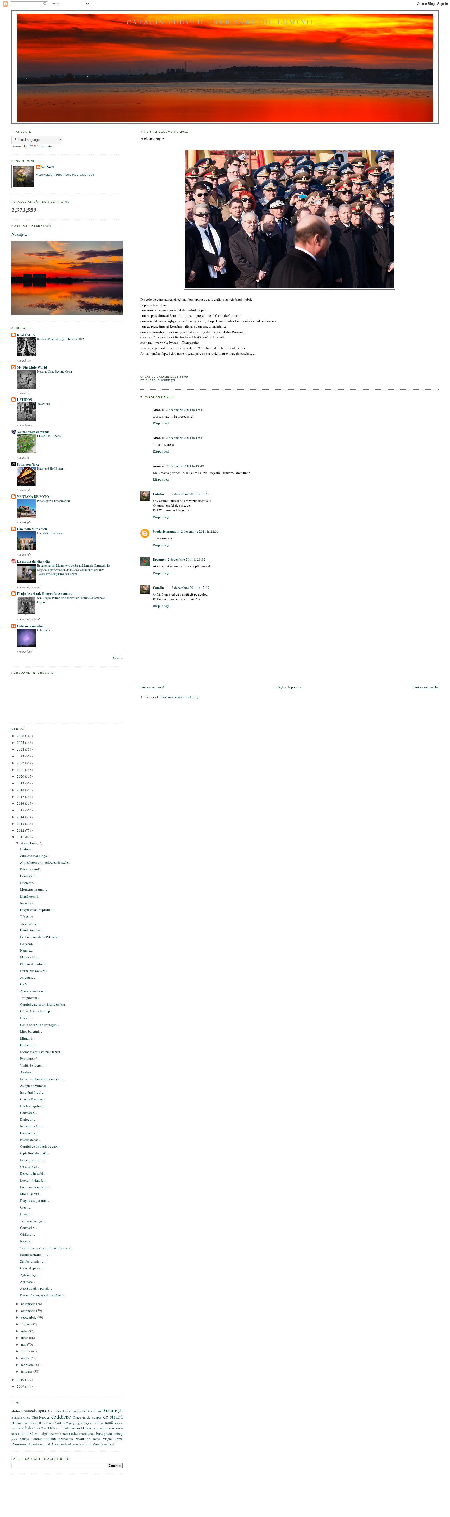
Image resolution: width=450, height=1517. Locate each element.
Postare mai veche (426, 687)
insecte (118, 1423)
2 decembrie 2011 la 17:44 (185, 409)
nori (65, 1433)
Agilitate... (27, 1281)
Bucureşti (166, 380)
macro (75, 1428)
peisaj (118, 1433)
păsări (108, 1433)
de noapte (94, 1417)
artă (82, 1411)
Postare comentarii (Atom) (179, 697)
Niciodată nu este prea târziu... (41, 1051)
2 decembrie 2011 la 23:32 (186, 559)
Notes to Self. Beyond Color (54, 371)
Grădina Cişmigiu (66, 1423)
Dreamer (159, 559)
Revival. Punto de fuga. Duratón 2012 (60, 339)
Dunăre (16, 1423)
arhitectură (61, 1411)
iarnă (109, 1422)
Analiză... (26, 1072)
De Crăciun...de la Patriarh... (39, 936)
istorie (15, 1428)
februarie (27, 1364)
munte (23, 1433)
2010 (21, 1379)
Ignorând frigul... (32, 1092)
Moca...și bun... (30, 1193)
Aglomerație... (154, 138)
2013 (21, 823)
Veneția (97, 1444)
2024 (21, 749)
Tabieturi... (27, 916)
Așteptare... (28, 977)
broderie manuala (166, 531)
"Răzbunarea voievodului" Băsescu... (46, 1247)
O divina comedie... (31, 625)
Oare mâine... (29, 1133)
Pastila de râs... (30, 1139)
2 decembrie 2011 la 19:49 (185, 465)
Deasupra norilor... (33, 1160)
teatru (75, 1444)
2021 (21, 769)
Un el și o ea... (30, 1166)
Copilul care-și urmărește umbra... (43, 1004)
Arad (50, 1411)
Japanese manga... (32, 1220)
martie (26, 1357)
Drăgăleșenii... (30, 896)
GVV (23, 984)
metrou (103, 1428)
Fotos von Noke (28, 464)
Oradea (73, 1434)
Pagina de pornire (289, 687)
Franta (50, 1423)
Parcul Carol (87, 1434)
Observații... (28, 1045)
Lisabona (53, 1428)
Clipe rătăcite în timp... (36, 1011)
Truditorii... (28, 923)
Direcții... (26, 1018)
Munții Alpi (38, 1433)
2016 (21, 803)
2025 (21, 742)
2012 (21, 830)
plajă (14, 1439)
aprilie (26, 1351)
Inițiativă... (27, 903)
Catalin (158, 493)
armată (73, 1411)
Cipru (26, 1417)
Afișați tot (118, 658)
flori (42, 1423)
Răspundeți (161, 423)
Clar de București (32, 1099)
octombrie (28, 1310)
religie (107, 1438)
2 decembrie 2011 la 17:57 (185, 437)
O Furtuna (43, 630)
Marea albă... (29, 957)
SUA (50, 1444)
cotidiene (61, 1416)
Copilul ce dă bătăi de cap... (39, 1146)
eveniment (30, 1423)
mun (14, 1434)
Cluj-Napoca (41, 1417)
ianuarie (27, 1371)
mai (24, 1344)
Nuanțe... (19, 234)
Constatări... (28, 876)
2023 (21, 756)
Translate (45, 146)
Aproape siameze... (33, 991)
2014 (21, 817)
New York (54, 1434)
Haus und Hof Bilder (50, 468)
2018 (21, 789)
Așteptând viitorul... (34, 1085)
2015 (21, 810)
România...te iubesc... (28, 1444)
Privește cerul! (30, 869)
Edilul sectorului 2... (34, 1254)
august (26, 1324)
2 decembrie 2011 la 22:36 (200, 531)
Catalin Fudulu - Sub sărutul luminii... (225, 21)
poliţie (24, 1438)
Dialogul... (27, 1119)
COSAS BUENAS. (49, 436)
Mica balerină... (31, 1031)
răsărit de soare (88, 1438)
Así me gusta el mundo (33, 431)
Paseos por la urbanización (53, 501)
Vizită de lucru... (31, 1065)
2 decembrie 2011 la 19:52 (190, 494)
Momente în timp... (33, 889)
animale (30, 1410)
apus (42, 1410)
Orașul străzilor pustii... (36, 909)
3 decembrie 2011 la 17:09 (190, 587)
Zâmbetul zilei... (31, 1261)
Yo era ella (43, 404)
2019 (21, 783)
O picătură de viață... (34, 1153)
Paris (99, 1433)
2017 (21, 796)
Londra (65, 1428)
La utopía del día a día (33, 561)
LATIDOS (24, 399)
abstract (16, 1411)
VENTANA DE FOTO (33, 496)
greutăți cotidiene (91, 1423)
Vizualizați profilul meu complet (65, 174)
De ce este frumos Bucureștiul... (42, 1078)
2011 (21, 837)
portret (50, 1438)
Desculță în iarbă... (33, 1173)
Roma (118, 1438)
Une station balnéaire (50, 533)
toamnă (85, 1444)
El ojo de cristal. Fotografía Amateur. (44, 593)
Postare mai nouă (152, 687)
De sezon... (27, 943)
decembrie (28, 843)
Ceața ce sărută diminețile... (39, 1024)
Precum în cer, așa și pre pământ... (43, 1295)
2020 (21, 776)
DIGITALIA (26, 334)
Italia (29, 1427)
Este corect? (28, 1058)
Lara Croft (40, 1428)
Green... (25, 1207)
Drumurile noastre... (34, 970)
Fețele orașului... (31, 1105)
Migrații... (27, 1038)
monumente (115, 1428)
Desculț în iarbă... (32, 1180)
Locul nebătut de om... (36, 1187)
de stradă (113, 1416)
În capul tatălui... (32, 1126)
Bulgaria (16, 1417)
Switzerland (62, 1444)
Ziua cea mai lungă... (34, 855)
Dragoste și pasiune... (35, 1200)
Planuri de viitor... (32, 963)
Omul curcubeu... (32, 930)
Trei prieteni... (30, 997)
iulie (24, 1330)
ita (22, 1428)
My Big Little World (32, 367)
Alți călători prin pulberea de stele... (45, 862)
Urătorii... (26, 849)
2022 (21, 762)
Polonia (37, 1438)
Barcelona (93, 1411)
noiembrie (28, 1303)
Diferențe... (27, 882)
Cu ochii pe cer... (31, 1268)
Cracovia (79, 1417)
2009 (21, 1386)
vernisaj (109, 1444)
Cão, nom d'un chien (32, 528)
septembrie (29, 1317)
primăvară (66, 1438)
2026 (21, 735)
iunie (25, 1337)
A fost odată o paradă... (36, 1288)
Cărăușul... (27, 1234)
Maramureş (89, 1428)
